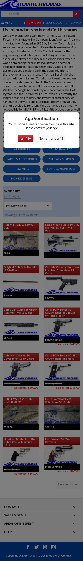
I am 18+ (25, 139)
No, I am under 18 (51, 139)
